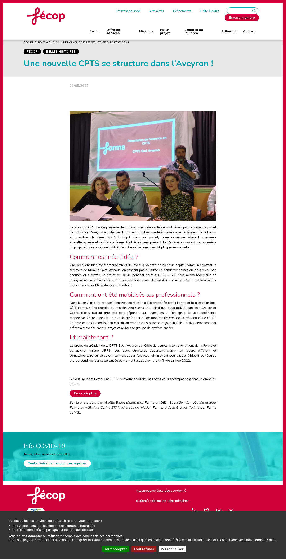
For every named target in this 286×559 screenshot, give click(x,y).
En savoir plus (85, 393)
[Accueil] (46, 16)
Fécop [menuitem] (95, 31)
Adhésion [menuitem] (229, 31)
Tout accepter (115, 549)
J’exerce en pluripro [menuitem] (194, 31)
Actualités (156, 11)
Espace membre (242, 17)
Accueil (29, 42)
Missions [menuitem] (146, 31)
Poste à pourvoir (128, 11)
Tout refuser (144, 549)
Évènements (182, 11)
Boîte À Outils (47, 42)
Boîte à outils (209, 11)
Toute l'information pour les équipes (57, 463)
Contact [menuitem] (249, 31)
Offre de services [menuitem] (113, 31)
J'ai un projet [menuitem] (165, 31)
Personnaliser (172, 549)
